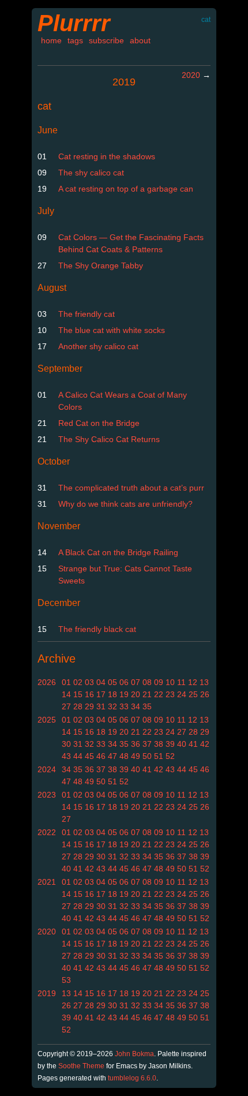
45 (89, 756)
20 (135, 694)
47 (112, 756)
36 (135, 744)
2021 (46, 881)
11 (181, 682)
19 (124, 694)
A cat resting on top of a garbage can (125, 188)
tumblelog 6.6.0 (132, 1078)
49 (135, 756)
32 (112, 706)
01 (66, 682)
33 (124, 706)
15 (77, 694)
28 (77, 706)
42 (204, 744)
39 (170, 744)
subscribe (106, 40)
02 (77, 682)
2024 (46, 769)
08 (147, 682)
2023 (46, 794)
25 (193, 694)
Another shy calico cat (98, 346)
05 (112, 682)
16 (89, 694)
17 (101, 694)
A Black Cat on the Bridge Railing (118, 552)
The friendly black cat (97, 629)
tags (75, 40)
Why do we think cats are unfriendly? (125, 503)
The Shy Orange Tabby (100, 265)
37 (147, 744)
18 (112, 694)
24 (181, 694)
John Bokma (134, 1054)
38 (158, 744)
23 (170, 694)
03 (89, 682)
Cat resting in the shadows (106, 156)
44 (77, 756)
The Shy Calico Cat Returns (109, 439)
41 (193, 744)
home (51, 40)
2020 (191, 75)
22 (158, 694)
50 (147, 756)
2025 (46, 719)
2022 (46, 832)
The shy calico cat (91, 172)
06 (124, 682)
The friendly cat (86, 314)
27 (66, 706)
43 (66, 756)
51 (158, 756)
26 (204, 694)
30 (66, 744)
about (140, 40)
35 (147, 706)
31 (101, 706)
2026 (46, 682)
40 (181, 744)
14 (66, 694)
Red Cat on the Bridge (99, 423)
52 (170, 756)
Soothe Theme (81, 1066)
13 (204, 682)
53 (66, 980)
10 (170, 682)
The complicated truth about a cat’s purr (131, 487)
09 (158, 682)
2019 (46, 993)
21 (147, 694)
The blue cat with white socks (111, 330)
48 (124, 756)
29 (89, 706)
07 (135, 682)
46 (101, 756)
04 (101, 682)
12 (192, 682)
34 (135, 706)
